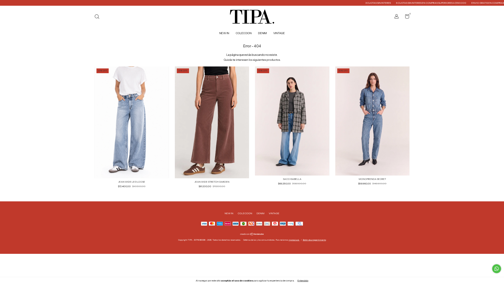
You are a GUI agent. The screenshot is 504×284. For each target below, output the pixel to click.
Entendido (302, 280)
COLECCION (244, 33)
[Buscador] (98, 17)
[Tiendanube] (252, 234)
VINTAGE (279, 33)
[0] (406, 17)
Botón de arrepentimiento (314, 240)
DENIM (262, 33)
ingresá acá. (294, 240)
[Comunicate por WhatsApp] (496, 268)
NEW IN (224, 33)
